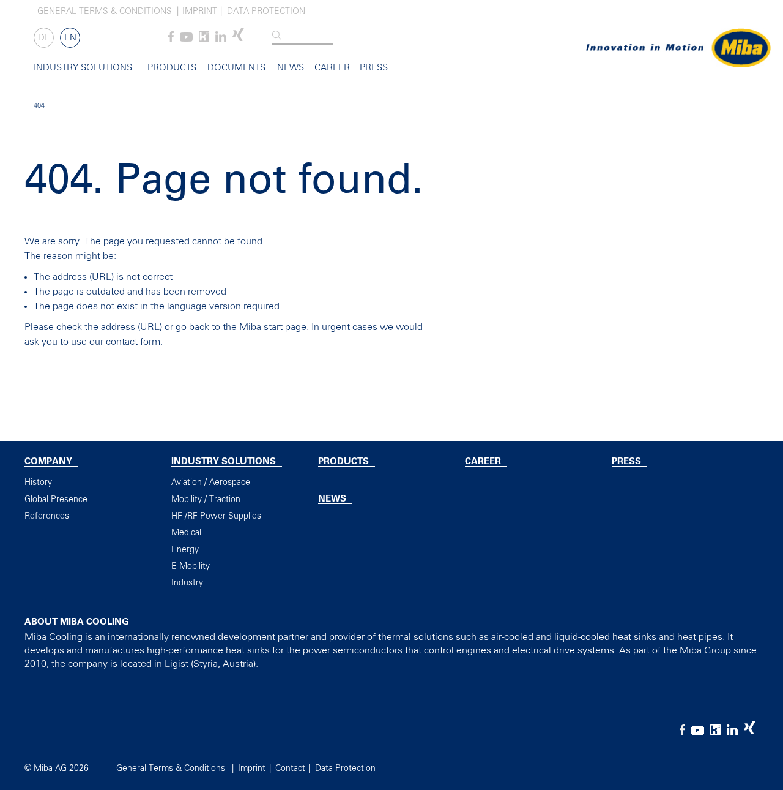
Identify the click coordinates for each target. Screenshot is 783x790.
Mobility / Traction (205, 499)
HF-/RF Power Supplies (216, 516)
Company (48, 461)
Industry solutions (83, 67)
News (290, 67)
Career (332, 67)
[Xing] (238, 39)
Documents (236, 67)
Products (171, 67)
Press (374, 67)
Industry (187, 583)
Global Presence (55, 499)
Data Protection (266, 11)
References (46, 516)
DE (44, 37)
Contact (290, 768)
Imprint (199, 11)
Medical (186, 533)
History (38, 482)
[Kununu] (204, 39)
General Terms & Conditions (104, 11)
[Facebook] (171, 39)
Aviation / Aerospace (210, 482)
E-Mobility (190, 566)
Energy (185, 550)
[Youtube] (186, 39)
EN (70, 37)
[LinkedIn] (220, 39)
